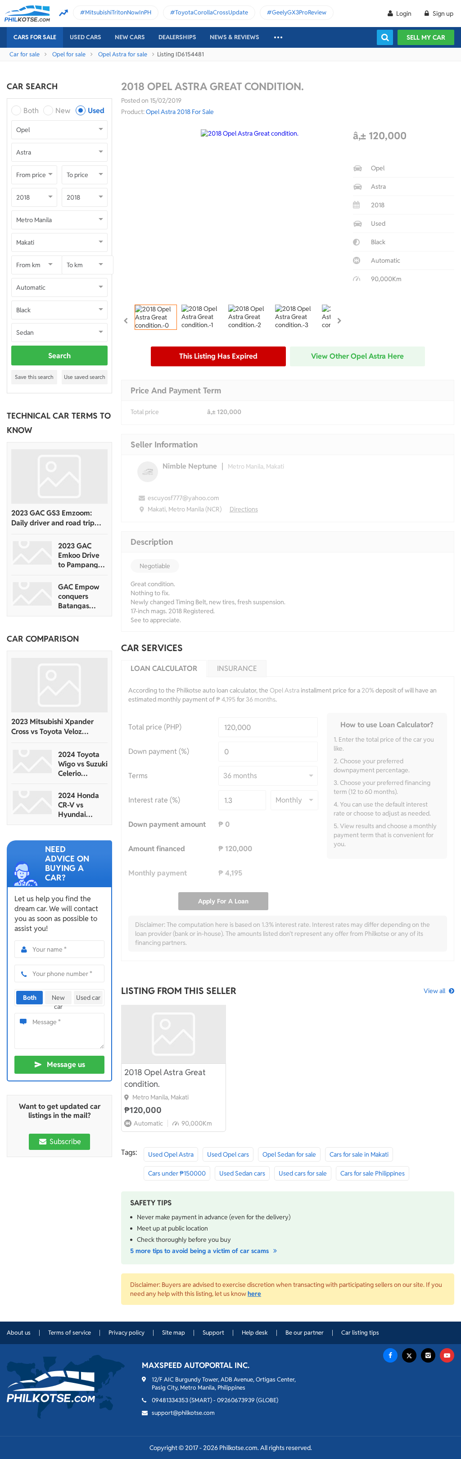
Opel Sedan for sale (289, 1154)
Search (59, 355)
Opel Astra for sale (122, 54)
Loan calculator (164, 668)
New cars (130, 37)
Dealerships (177, 37)
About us (19, 1332)
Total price (145, 412)
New (62, 110)
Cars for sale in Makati (359, 1154)
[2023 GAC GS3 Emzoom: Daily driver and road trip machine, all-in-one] (59, 476)
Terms (138, 775)
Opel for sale (69, 54)
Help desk (255, 1332)
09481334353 (170, 1400)
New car (58, 999)
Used (96, 110)
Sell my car (426, 37)
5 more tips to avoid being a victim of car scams (200, 1251)
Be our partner (304, 1332)
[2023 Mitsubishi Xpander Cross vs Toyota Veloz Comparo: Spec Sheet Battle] (59, 685)
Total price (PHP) (154, 727)
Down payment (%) (158, 751)
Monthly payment (157, 873)
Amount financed (156, 848)
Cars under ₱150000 (177, 1173)
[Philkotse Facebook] (390, 1355)
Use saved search (84, 377)
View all (434, 991)
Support (213, 1332)
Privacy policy (126, 1332)
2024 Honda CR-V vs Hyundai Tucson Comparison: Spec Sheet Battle (78, 805)
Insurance (237, 668)
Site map (173, 1332)
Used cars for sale (303, 1173)
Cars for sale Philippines (372, 1173)
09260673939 (236, 1400)
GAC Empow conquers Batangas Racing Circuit (80, 596)
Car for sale (24, 54)
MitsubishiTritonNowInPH (118, 12)
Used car (88, 998)
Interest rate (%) (154, 800)
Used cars (85, 37)
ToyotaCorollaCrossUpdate (211, 12)
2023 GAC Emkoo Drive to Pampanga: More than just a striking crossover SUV (81, 555)
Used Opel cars (228, 1154)
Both (31, 110)
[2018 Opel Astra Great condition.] (173, 1034)
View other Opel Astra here (357, 356)
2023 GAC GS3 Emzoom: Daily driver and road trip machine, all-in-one (53, 518)
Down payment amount (167, 824)
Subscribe (64, 1141)
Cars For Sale (35, 37)
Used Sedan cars (242, 1173)
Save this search (34, 377)
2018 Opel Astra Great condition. (165, 1078)
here (254, 1294)
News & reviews (234, 37)
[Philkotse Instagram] (428, 1355)
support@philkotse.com (183, 1413)
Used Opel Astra (171, 1154)
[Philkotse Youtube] (447, 1355)
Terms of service (69, 1332)
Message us (66, 1064)
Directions (244, 509)
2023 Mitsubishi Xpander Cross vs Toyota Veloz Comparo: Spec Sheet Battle (57, 727)
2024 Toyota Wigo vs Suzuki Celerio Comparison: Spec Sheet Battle (83, 764)
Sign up (442, 13)
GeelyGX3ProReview (299, 12)
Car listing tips (360, 1332)
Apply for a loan (223, 901)
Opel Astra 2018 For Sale (180, 112)
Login (404, 13)
